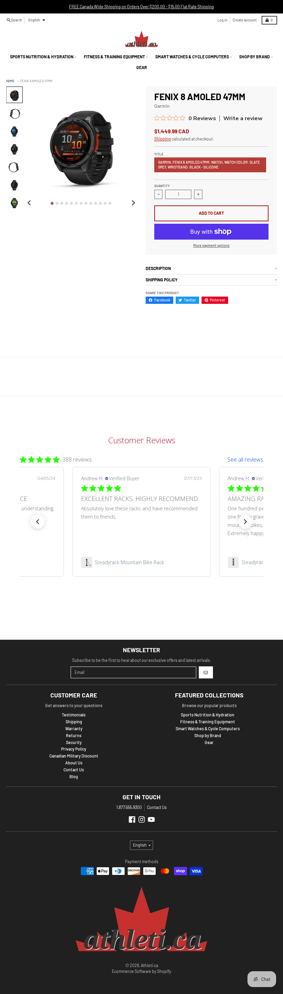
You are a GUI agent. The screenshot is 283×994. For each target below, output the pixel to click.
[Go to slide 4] (66, 203)
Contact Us (157, 807)
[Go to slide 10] (95, 203)
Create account (245, 20)
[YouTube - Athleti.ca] (151, 819)
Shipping (162, 138)
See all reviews (245, 459)
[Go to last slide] (29, 203)
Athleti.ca (149, 965)
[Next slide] (133, 203)
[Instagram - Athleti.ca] (141, 819)
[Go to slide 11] (100, 203)
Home (10, 81)
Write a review (243, 118)
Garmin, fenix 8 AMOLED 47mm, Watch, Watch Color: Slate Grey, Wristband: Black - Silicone (209, 164)
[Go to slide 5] (71, 203)
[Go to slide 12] (105, 203)
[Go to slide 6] (76, 203)
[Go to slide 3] (61, 203)
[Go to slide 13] (110, 203)
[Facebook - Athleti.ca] (132, 819)
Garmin (162, 106)
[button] (38, 522)
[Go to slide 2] (57, 203)
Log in (222, 20)
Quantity (162, 186)
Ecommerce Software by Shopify (141, 971)
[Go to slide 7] (81, 203)
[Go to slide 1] (52, 203)
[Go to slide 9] (90, 203)
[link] (141, 562)
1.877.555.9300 (129, 807)
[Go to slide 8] (86, 203)
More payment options (211, 245)
